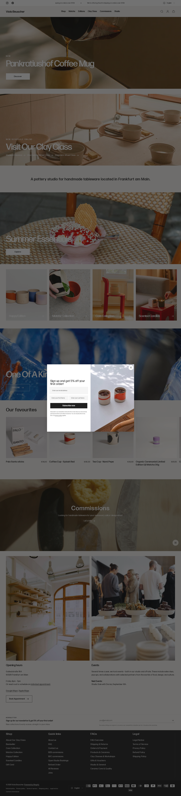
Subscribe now (68, 405)
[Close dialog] (131, 367)
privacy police (58, 415)
